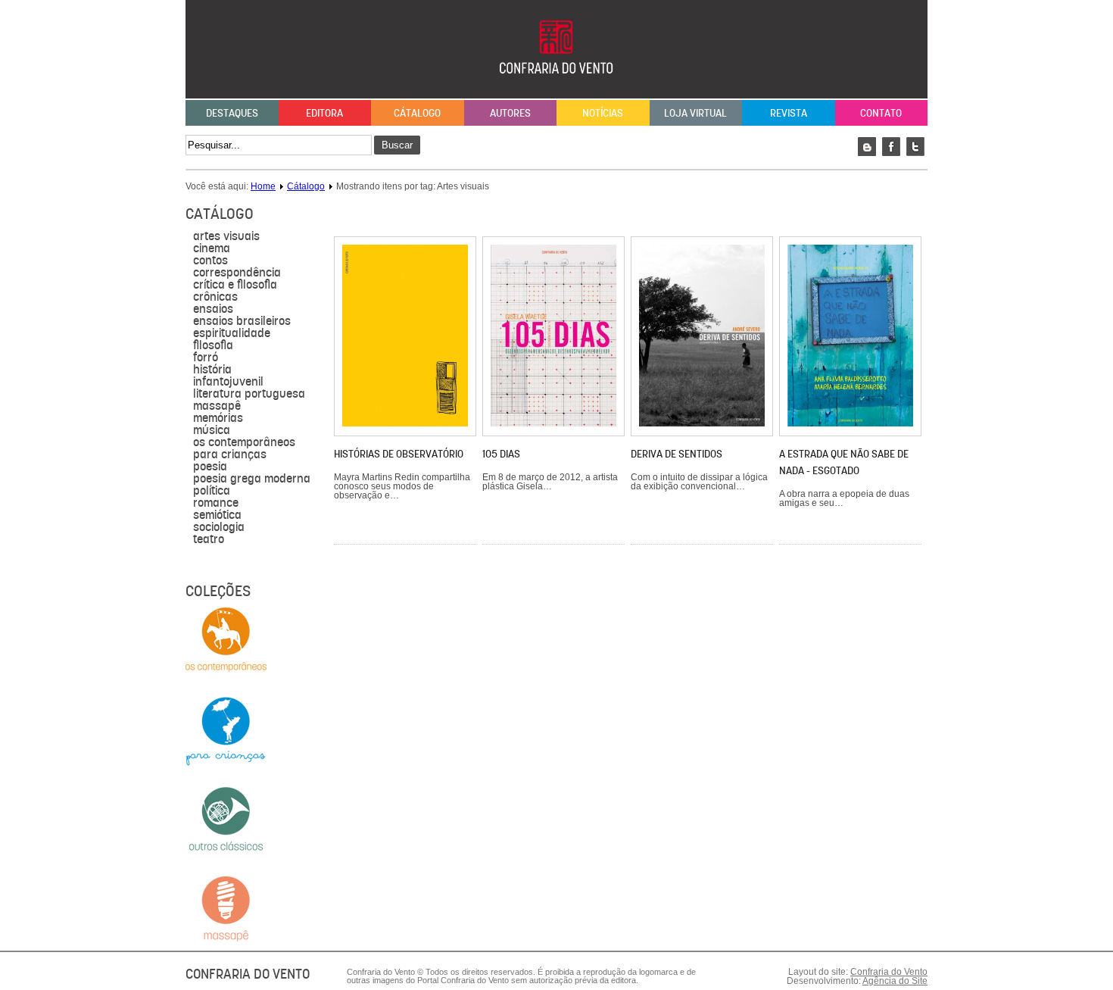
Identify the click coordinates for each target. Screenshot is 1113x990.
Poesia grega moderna (251, 479)
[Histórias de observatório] (405, 423)
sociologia (219, 527)
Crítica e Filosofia (235, 285)
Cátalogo (417, 113)
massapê (217, 406)
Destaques (232, 113)
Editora (324, 113)
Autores (510, 113)
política (211, 491)
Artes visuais (226, 236)
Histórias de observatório (398, 454)
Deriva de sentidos (676, 454)
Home (263, 186)
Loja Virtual (695, 113)
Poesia (210, 467)
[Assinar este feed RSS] (915, 215)
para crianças (230, 454)
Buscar (397, 145)
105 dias (501, 454)
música (211, 430)
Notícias (602, 113)
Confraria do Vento (889, 972)
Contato (881, 113)
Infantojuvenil (228, 382)
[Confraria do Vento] (557, 89)
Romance (215, 503)
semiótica (217, 515)
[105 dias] (553, 423)
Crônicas (215, 297)
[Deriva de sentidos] (702, 423)
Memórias (218, 418)
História (212, 370)
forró (205, 357)
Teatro (208, 539)
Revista (788, 113)
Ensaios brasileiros (242, 321)
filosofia (213, 345)
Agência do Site (895, 981)
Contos (210, 261)
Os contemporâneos (244, 442)
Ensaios (213, 309)
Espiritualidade (231, 333)
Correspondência (237, 273)
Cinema (211, 248)
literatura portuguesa (249, 394)
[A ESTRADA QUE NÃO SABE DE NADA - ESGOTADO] (850, 423)
